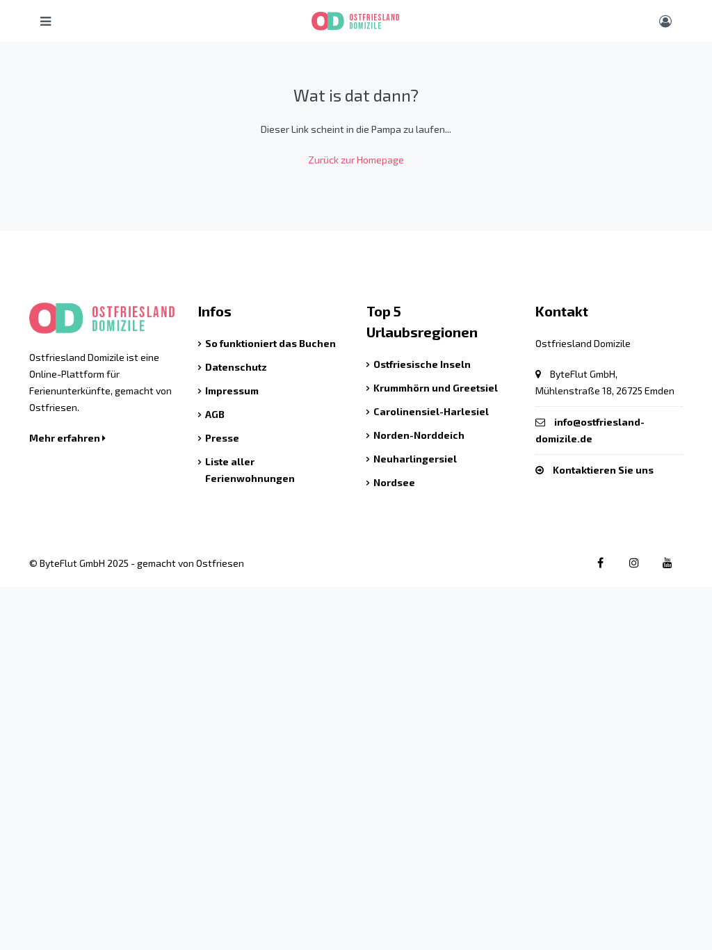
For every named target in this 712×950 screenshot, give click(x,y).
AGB (215, 414)
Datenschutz (236, 367)
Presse (222, 438)
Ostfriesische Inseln (422, 364)
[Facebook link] (600, 562)
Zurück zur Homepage (356, 160)
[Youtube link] (667, 562)
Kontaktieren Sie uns (603, 470)
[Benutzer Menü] (665, 21)
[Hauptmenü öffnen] (45, 21)
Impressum (232, 390)
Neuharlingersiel (415, 459)
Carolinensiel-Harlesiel (431, 411)
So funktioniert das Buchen (270, 343)
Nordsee (394, 482)
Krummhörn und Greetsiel (435, 388)
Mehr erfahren (65, 438)
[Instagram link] (633, 562)
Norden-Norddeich (418, 435)
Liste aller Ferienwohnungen (250, 470)
